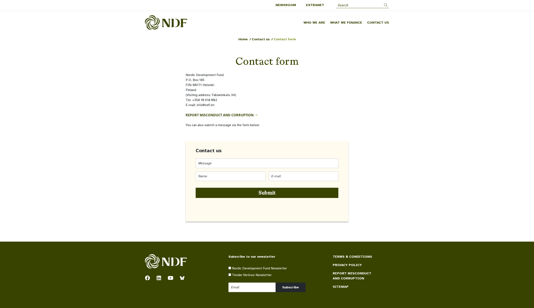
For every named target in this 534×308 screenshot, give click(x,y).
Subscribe (290, 287)
